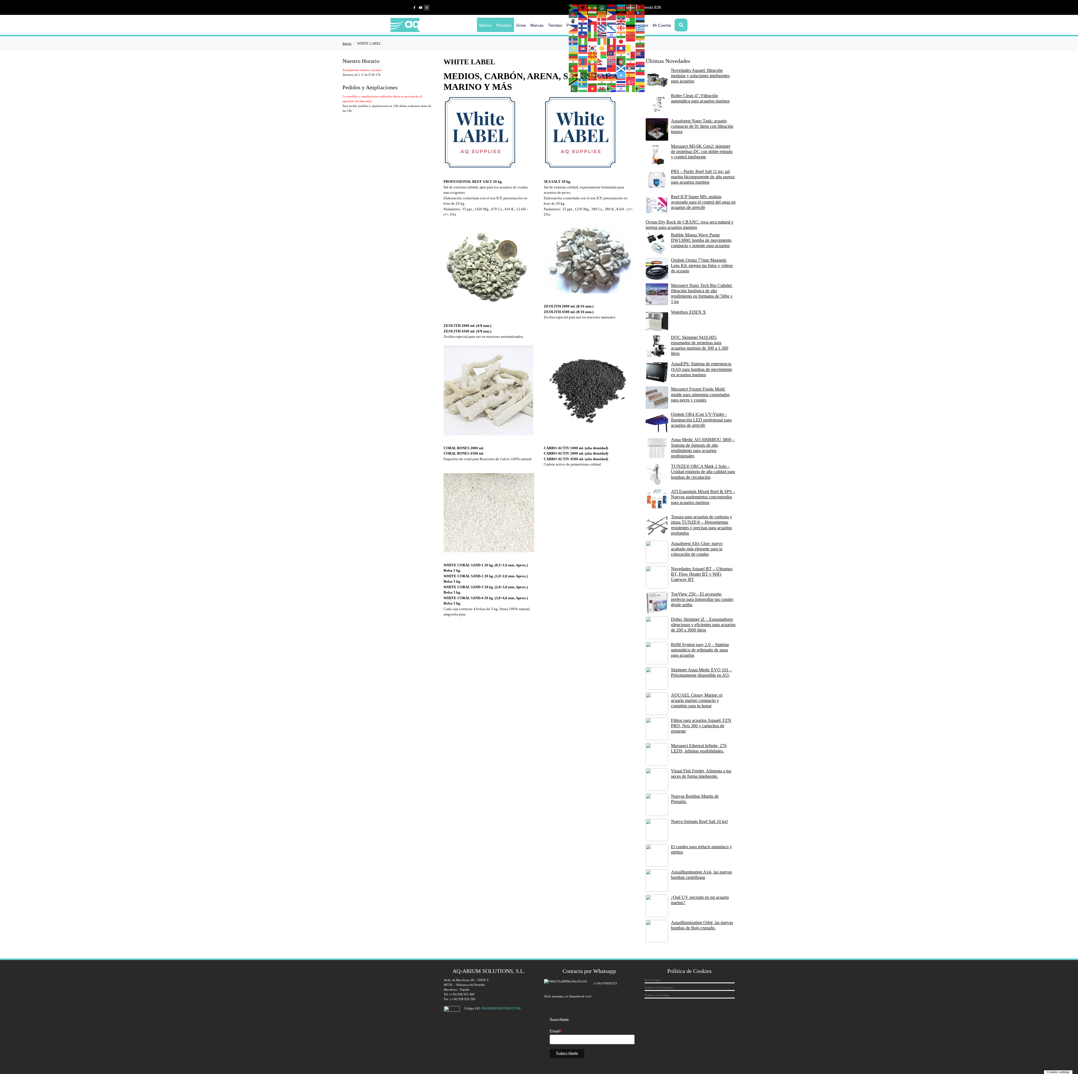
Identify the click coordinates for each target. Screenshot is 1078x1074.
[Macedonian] (592, 54)
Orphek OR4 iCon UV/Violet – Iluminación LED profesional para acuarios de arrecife (701, 419)
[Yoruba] (631, 88)
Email (556, 1031)
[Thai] (621, 81)
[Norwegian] (611, 61)
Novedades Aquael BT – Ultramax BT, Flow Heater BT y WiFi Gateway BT (702, 574)
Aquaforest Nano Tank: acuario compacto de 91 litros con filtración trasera (702, 126)
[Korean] (592, 48)
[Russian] (602, 68)
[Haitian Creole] (583, 34)
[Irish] (602, 41)
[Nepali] (602, 61)
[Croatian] (583, 21)
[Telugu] (611, 81)
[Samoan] (611, 68)
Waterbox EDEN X (688, 312)
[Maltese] (631, 54)
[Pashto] (621, 61)
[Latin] (631, 48)
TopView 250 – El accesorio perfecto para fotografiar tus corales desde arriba (702, 599)
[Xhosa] (611, 88)
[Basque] (631, 7)
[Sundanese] (640, 75)
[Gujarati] (573, 34)
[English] (621, 21)
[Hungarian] (640, 34)
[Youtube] (420, 7)
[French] (592, 27)
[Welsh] (602, 88)
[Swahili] (573, 81)
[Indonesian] (592, 41)
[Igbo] (583, 41)
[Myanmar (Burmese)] (592, 61)
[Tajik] (592, 81)
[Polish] (640, 61)
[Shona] (573, 75)
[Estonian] (640, 21)
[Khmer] (583, 48)
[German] (631, 27)
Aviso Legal (652, 980)
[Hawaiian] (602, 34)
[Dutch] (611, 21)
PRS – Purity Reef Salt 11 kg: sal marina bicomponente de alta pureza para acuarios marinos (703, 176)
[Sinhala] (592, 75)
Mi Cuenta (662, 25)
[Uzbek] (583, 88)
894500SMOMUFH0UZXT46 (501, 1008)
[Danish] (602, 21)
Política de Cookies (657, 995)
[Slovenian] (611, 75)
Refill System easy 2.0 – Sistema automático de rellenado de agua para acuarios (700, 650)
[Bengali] (573, 14)
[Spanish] (631, 75)
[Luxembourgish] (583, 54)
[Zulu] (640, 88)
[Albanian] (583, 7)
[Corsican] (573, 21)
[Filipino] (573, 27)
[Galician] (611, 27)
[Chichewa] (621, 14)
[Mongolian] (583, 61)
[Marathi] (573, 61)
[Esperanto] (631, 21)
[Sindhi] (583, 75)
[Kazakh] (573, 48)
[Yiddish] (621, 88)
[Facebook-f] (414, 7)
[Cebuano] (611, 14)
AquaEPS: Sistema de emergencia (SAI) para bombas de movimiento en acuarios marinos (701, 369)
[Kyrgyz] (611, 48)
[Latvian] (640, 48)
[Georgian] (621, 27)
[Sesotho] (640, 68)
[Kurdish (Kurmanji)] (602, 48)
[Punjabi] (583, 68)
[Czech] (592, 21)
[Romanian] (592, 68)
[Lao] (621, 48)
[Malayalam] (621, 54)
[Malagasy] (602, 54)
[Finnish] (583, 27)
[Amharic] (592, 7)
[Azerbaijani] (621, 7)
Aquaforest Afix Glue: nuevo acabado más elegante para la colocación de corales (697, 549)
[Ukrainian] (640, 81)
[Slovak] (602, 75)
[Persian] (631, 61)
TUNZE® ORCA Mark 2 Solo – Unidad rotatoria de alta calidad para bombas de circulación (703, 471)
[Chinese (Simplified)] (631, 14)
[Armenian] (611, 7)
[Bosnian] (583, 14)
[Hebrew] (611, 34)
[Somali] (621, 75)
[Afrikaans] (573, 7)
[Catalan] (602, 14)
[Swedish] (583, 81)
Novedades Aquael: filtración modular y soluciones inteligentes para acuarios (700, 75)
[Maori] (640, 54)
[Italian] (611, 41)
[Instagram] (427, 7)
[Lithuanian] (573, 54)
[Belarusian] (640, 7)
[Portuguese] (573, 68)
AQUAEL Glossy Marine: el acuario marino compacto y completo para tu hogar (696, 700)
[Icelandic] (573, 41)
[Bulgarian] (592, 14)
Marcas (536, 25)
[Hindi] (621, 34)
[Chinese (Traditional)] (640, 14)
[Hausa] (592, 34)
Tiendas (555, 25)
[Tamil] (602, 81)
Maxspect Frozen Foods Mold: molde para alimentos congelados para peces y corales (700, 394)
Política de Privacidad (659, 987)
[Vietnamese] (592, 88)
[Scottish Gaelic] (621, 68)
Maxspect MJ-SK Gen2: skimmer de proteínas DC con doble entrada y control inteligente (701, 151)
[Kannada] (640, 41)
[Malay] (611, 54)
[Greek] (640, 27)
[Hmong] (631, 34)
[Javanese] (631, 41)
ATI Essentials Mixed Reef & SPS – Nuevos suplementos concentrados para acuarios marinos (703, 497)
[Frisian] (602, 27)
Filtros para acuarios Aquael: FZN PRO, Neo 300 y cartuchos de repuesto (701, 725)
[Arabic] (602, 7)
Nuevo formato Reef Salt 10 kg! (699, 821)
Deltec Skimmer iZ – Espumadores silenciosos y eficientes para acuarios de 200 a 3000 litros (703, 624)
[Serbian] (631, 68)
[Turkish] (631, 81)
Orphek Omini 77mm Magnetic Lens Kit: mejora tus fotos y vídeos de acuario (702, 265)
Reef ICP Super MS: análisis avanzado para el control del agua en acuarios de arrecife (703, 202)
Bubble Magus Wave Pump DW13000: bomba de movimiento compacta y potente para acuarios (701, 240)
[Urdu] (573, 88)
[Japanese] (621, 41)
